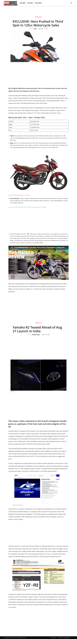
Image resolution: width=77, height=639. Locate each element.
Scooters (30, 3)
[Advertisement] (38, 11)
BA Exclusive (38, 17)
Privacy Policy (53, 637)
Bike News (23, 3)
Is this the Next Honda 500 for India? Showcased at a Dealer (27, 207)
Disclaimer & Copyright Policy (64, 637)
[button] (71, 3)
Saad (35, 28)
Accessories (38, 3)
